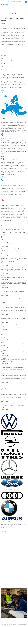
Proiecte (4, 92)
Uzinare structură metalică (6, 138)
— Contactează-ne (5, 531)
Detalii (3, 153)
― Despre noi (4, 47)
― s (2, 23)
